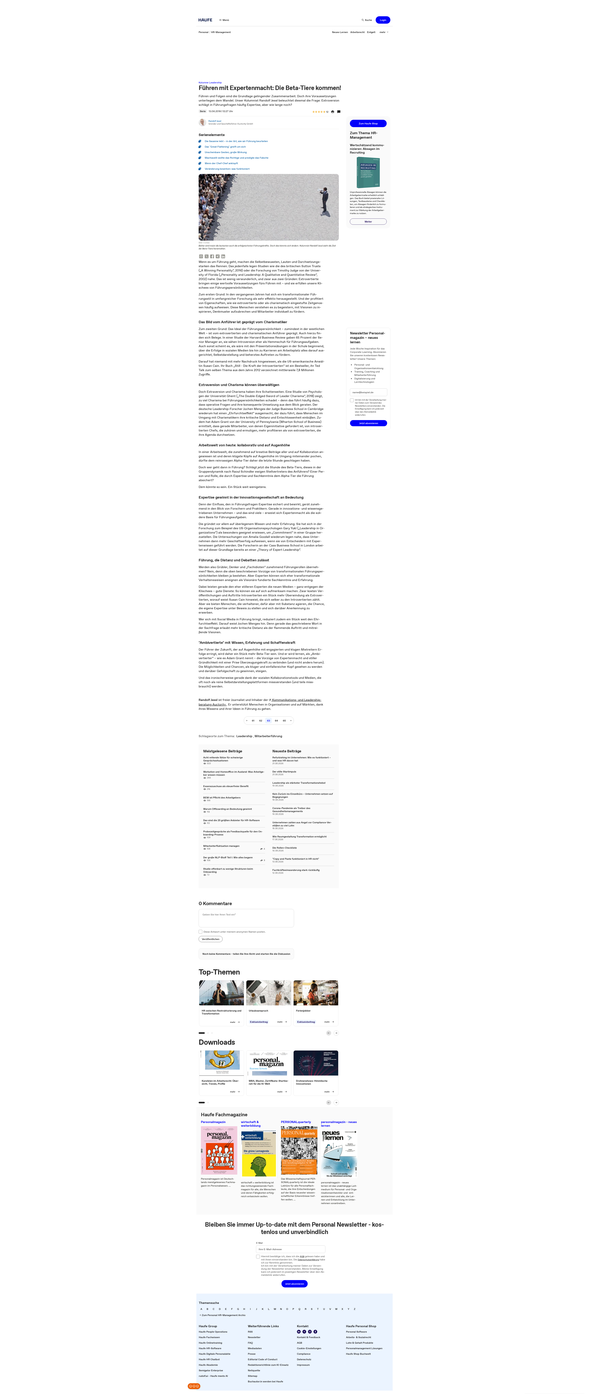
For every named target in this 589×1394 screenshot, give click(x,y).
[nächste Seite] (291, 720)
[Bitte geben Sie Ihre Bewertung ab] (324, 112)
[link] (203, 32)
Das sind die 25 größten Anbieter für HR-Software (231, 820)
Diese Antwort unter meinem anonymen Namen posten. (235, 931)
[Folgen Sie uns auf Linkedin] (299, 1332)
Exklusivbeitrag (259, 1021)
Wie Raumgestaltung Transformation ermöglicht (299, 836)
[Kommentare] (338, 111)
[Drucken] (332, 111)
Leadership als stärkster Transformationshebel (298, 782)
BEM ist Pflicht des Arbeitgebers (222, 797)
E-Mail (259, 1243)
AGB (302, 1256)
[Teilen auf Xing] (217, 257)
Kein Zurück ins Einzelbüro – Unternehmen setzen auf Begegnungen (302, 795)
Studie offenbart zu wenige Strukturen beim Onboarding (228, 870)
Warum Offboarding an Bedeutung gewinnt (227, 808)
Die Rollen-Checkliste (284, 847)
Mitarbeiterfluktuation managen (221, 845)
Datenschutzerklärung (308, 1259)
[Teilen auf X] (206, 257)
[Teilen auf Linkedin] (223, 257)
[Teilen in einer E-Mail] (201, 257)
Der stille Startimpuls (284, 771)
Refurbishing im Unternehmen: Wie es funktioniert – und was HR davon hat (301, 759)
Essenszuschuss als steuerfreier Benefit (225, 786)
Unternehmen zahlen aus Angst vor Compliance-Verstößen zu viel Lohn (302, 824)
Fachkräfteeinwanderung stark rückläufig (296, 869)
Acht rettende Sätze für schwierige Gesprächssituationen (223, 759)
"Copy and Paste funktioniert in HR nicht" (295, 858)
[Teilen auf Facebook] (212, 257)
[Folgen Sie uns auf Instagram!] (310, 1332)
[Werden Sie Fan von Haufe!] (315, 1332)
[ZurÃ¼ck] (328, 1033)
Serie (203, 111)
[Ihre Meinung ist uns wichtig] (194, 1386)
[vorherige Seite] (247, 720)
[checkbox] (200, 932)
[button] (383, 20)
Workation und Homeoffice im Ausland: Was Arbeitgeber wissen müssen (233, 773)
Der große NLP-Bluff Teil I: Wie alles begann (228, 857)
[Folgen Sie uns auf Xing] (304, 1332)
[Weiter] (336, 1033)
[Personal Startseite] (206, 20)
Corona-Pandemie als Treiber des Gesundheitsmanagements (291, 810)
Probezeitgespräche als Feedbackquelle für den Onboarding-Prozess (233, 833)
